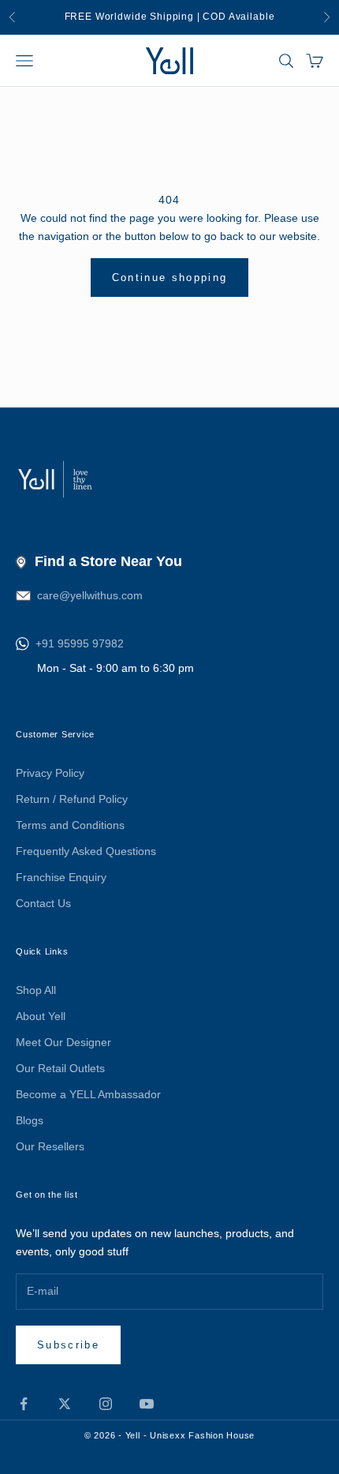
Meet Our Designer (63, 1042)
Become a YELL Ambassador (88, 1094)
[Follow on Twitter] (65, 1404)
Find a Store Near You (108, 561)
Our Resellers (50, 1146)
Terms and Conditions (70, 825)
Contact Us (43, 903)
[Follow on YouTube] (147, 1404)
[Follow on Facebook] (24, 1404)
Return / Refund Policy (72, 799)
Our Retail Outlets (60, 1068)
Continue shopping (170, 277)
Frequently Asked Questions (86, 851)
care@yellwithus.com (90, 595)
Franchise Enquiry (61, 877)
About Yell (40, 1016)
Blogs (29, 1120)
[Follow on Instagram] (106, 1404)
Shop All (36, 990)
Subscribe (68, 1345)
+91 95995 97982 (79, 643)
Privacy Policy (50, 773)
